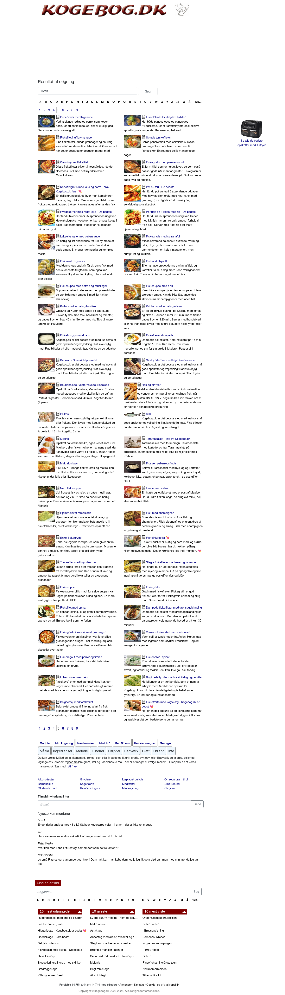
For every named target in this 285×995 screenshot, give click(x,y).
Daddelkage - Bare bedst (53, 937)
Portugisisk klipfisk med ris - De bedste (161, 220)
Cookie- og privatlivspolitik (162, 984)
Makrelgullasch (76, 469)
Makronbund (98, 924)
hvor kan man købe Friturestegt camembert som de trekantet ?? (78, 848)
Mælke (77, 447)
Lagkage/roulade (132, 779)
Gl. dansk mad (47, 788)
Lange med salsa (162, 494)
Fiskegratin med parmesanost (162, 171)
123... (197, 102)
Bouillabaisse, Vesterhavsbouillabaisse (76, 393)
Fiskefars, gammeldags (77, 341)
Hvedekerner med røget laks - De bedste (77, 220)
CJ (39, 832)
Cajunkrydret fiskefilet (84, 168)
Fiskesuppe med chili (172, 292)
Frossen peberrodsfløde (162, 472)
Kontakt (139, 984)
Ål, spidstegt (98, 975)
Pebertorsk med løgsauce (76, 123)
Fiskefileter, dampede (162, 344)
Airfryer (73, 766)
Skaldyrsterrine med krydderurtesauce (163, 368)
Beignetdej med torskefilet (77, 708)
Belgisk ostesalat (48, 943)
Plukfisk (77, 422)
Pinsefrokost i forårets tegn (159, 962)
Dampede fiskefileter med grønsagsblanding (163, 616)
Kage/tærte (87, 784)
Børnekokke (45, 784)
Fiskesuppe (76, 593)
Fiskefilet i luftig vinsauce (86, 143)
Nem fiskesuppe (77, 496)
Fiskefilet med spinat (77, 614)
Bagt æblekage (99, 969)
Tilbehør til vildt (151, 975)
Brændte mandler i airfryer (106, 949)
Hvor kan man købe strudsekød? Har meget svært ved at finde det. (80, 836)
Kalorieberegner (90, 788)
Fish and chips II (162, 267)
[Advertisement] (121, 48)
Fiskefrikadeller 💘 (162, 544)
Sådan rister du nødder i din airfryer (112, 956)
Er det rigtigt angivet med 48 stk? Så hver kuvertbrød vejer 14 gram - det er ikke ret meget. (95, 824)
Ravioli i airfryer (47, 956)
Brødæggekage (47, 969)
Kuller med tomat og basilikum (75, 315)
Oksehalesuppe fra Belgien (159, 917)
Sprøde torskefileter (159, 146)
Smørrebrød (172, 784)
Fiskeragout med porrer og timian (83, 661)
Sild (163, 420)
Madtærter (128, 784)
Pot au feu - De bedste (161, 195)
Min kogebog (130, 788)
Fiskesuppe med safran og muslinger (85, 292)
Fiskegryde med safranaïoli (161, 245)
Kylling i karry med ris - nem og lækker (114, 917)
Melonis (95, 962)
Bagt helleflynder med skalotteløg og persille (162, 686)
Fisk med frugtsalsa (75, 270)
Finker (146, 956)
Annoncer (125, 984)
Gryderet (85, 779)
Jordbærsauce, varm (51, 924)
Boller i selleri (150, 924)
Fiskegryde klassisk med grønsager (75, 640)
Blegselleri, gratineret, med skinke (59, 962)
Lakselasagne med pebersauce (76, 245)
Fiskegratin (171, 593)
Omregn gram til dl (176, 779)
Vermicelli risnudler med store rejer (162, 638)
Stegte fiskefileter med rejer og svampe (162, 568)
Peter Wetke (45, 843)
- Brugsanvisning (153, 930)
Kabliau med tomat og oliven (162, 317)
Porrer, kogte (150, 949)
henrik (42, 820)
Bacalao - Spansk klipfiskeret (77, 368)
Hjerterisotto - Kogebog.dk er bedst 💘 (62, 930)
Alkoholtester (46, 779)
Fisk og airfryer (162, 396)
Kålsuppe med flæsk (51, 975)
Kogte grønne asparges (157, 943)
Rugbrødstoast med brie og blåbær (60, 917)
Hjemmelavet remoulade (74, 519)
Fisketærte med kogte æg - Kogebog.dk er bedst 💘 (163, 710)
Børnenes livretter (153, 937)
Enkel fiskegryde (77, 546)
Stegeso (169, 788)
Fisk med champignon (163, 521)
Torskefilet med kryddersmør (75, 571)
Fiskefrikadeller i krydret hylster (161, 123)
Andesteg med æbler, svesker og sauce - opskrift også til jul (114, 937)
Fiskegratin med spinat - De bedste (60, 949)
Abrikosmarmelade (154, 969)
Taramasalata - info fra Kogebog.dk (161, 447)
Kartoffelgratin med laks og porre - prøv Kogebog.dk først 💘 (76, 195)
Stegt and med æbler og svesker (110, 943)
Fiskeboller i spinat (160, 663)
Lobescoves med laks (75, 683)
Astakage (96, 930)
